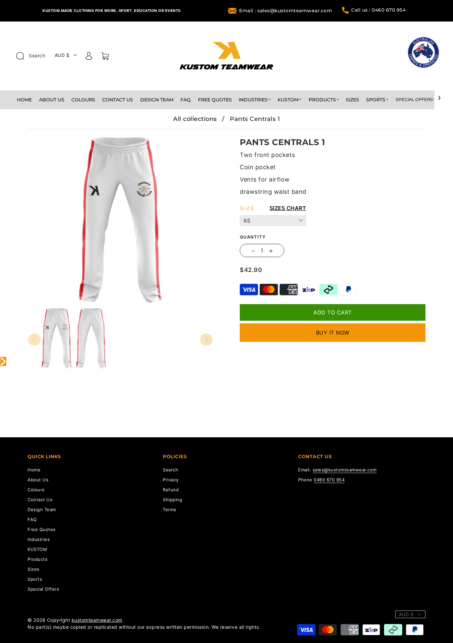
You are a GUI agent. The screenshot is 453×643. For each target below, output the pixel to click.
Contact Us (117, 100)
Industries (253, 100)
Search (36, 55)
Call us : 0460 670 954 (378, 10)
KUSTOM (288, 100)
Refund (171, 489)
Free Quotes (215, 100)
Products (322, 100)
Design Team (156, 100)
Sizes (352, 100)
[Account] (89, 57)
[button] (46, 134)
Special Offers (414, 99)
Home (24, 100)
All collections (195, 119)
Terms (169, 509)
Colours (83, 100)
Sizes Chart (288, 208)
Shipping (172, 499)
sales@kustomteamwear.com (345, 469)
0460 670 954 (329, 479)
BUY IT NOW (333, 332)
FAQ (185, 100)
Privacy (171, 479)
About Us (51, 100)
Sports (375, 100)
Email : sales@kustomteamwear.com (285, 11)
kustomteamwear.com (97, 620)
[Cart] (105, 57)
